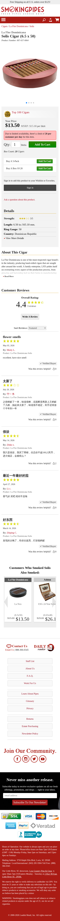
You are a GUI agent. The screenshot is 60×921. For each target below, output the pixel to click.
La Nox (18, 604)
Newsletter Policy (30, 733)
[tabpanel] (18, 600)
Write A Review (30, 316)
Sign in (30, 187)
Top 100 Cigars (20, 112)
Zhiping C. (12, 532)
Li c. (9, 488)
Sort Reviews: (21, 328)
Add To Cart (42, 144)
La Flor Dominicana (18, 26)
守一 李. (11, 394)
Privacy (30, 708)
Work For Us (30, 683)
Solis (32, 26)
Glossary (30, 701)
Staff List (30, 661)
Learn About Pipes (30, 693)
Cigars (4, 26)
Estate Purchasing (30, 726)
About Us (30, 668)
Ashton (47, 579)
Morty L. (11, 350)
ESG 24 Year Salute (47, 604)
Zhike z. (10, 445)
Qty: (7, 144)
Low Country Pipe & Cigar (40, 871)
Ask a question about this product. (19, 199)
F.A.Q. (30, 676)
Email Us (9, 650)
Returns (29, 719)
